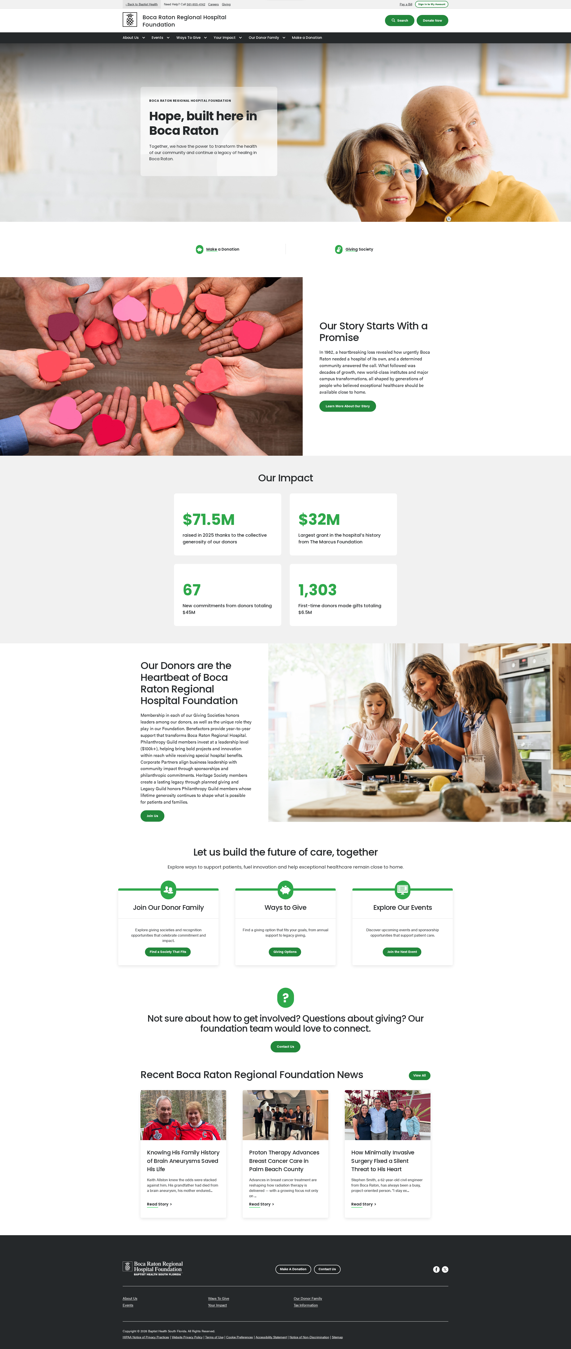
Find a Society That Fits (168, 951)
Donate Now (432, 20)
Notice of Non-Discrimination (309, 1337)
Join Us (152, 815)
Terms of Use (214, 1337)
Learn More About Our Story (348, 405)
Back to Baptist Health (143, 4)
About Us (131, 38)
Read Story (157, 1204)
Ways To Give (188, 38)
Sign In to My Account (431, 4)
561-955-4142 (196, 4)
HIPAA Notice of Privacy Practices (146, 1337)
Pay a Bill (406, 4)
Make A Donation (293, 1268)
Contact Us (285, 1046)
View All (419, 1075)
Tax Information (306, 1304)
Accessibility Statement (271, 1337)
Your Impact (225, 38)
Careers (213, 4)
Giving (226, 4)
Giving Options (285, 951)
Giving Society (359, 250)
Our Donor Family (264, 38)
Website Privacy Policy (187, 1337)
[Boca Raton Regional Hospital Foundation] (130, 20)
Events (157, 38)
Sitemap (337, 1337)
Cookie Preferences (239, 1337)
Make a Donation (307, 38)
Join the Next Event (402, 951)
